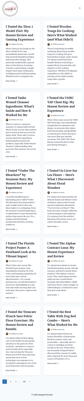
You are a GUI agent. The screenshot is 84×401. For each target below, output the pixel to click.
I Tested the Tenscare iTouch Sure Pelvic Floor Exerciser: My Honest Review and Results (21, 320)
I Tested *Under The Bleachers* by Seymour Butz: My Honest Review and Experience (20, 179)
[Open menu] (80, 8)
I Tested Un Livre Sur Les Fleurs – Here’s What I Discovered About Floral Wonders (62, 179)
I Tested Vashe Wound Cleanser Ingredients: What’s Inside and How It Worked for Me (20, 106)
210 (24, 381)
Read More (11, 81)
